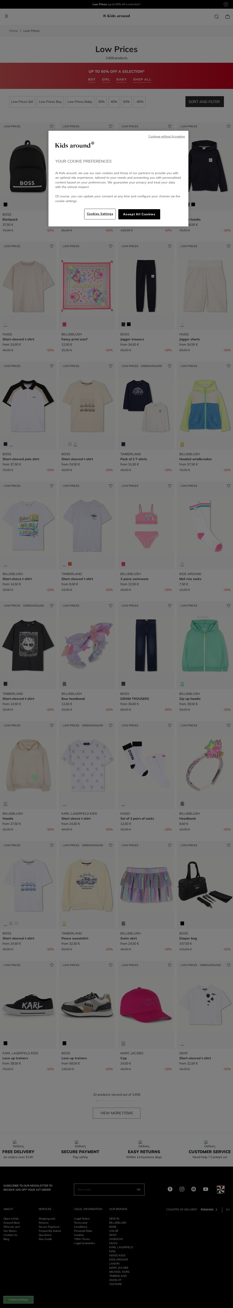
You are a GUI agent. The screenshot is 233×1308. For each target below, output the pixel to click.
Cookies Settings (100, 214)
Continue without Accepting (166, 136)
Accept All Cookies (139, 214)
